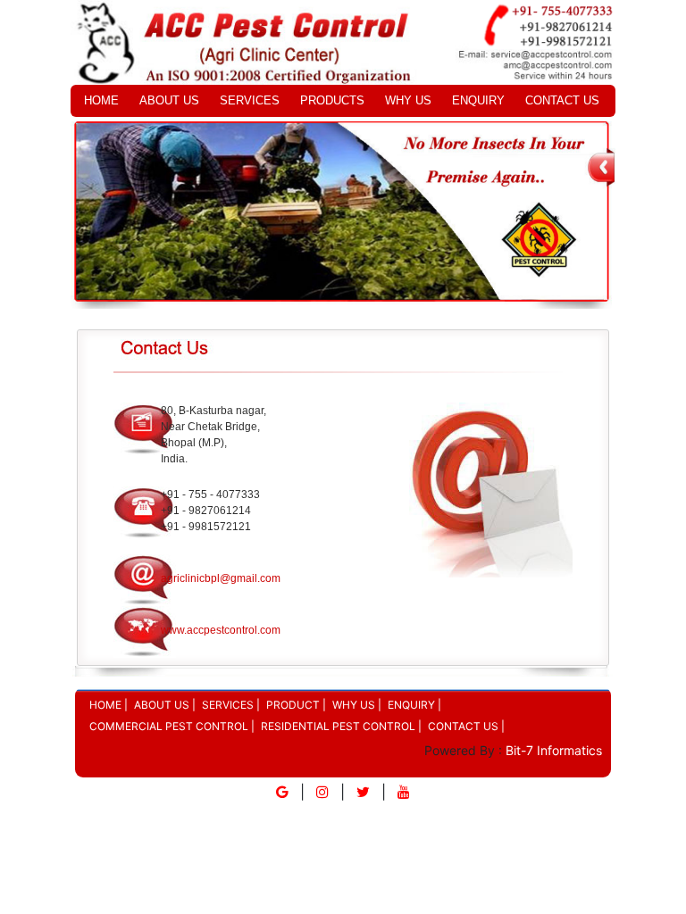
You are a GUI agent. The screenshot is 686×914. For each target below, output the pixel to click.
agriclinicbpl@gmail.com (220, 578)
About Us (169, 100)
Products (332, 100)
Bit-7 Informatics (552, 750)
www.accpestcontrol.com (220, 630)
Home (101, 100)
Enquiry (478, 100)
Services (250, 100)
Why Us (408, 100)
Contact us (562, 100)
